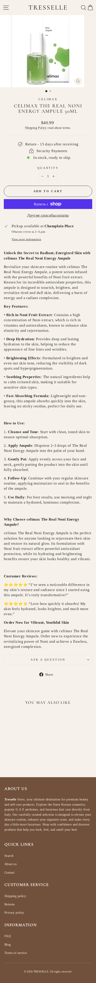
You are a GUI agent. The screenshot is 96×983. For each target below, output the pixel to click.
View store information (26, 239)
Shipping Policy (36, 128)
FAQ (7, 936)
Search (8, 855)
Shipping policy (15, 896)
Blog (7, 944)
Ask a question (48, 659)
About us (10, 864)
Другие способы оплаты (48, 215)
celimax (48, 99)
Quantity (48, 168)
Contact (9, 872)
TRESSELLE (48, 7)
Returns (9, 904)
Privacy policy (14, 912)
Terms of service (15, 953)
